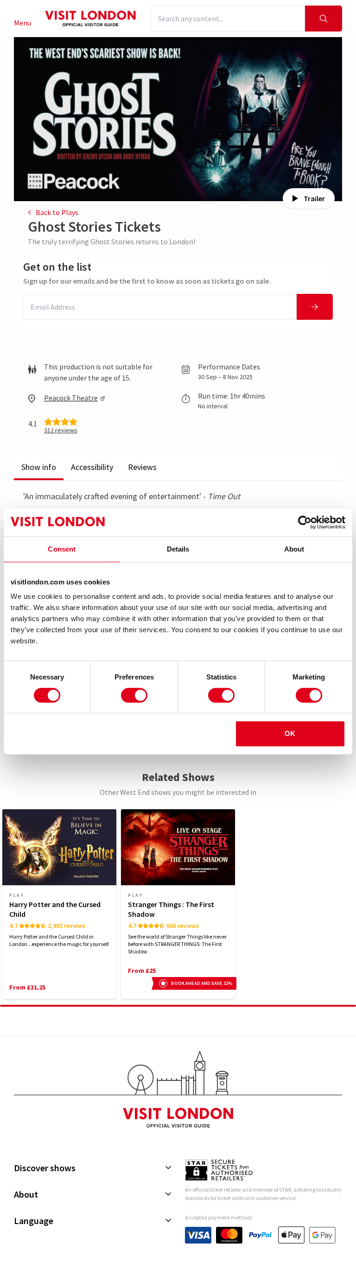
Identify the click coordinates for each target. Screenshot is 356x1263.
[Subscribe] (315, 307)
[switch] (134, 695)
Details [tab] (178, 549)
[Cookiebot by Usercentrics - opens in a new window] (304, 522)
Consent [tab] (62, 549)
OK (290, 733)
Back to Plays (57, 212)
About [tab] (294, 549)
